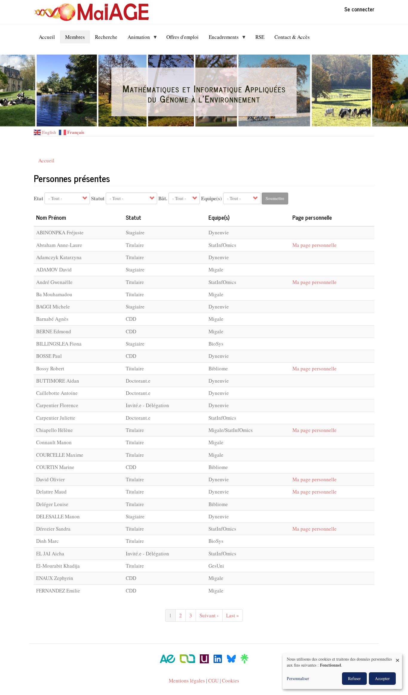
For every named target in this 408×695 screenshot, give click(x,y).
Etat (38, 198)
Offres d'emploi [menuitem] (182, 36)
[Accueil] (93, 12)
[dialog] (342, 671)
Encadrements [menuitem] (221, 38)
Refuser (354, 678)
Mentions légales (187, 680)
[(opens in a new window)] (167, 658)
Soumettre (275, 198)
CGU (213, 680)
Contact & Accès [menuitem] (292, 36)
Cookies (230, 680)
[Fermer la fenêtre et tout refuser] (397, 657)
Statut (98, 198)
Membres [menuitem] (75, 36)
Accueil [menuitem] (47, 36)
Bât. (162, 198)
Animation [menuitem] (136, 38)
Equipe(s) (211, 198)
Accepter (382, 678)
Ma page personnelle (314, 245)
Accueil (46, 160)
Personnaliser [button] (298, 678)
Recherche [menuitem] (106, 36)
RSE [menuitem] (259, 36)
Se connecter (359, 8)
